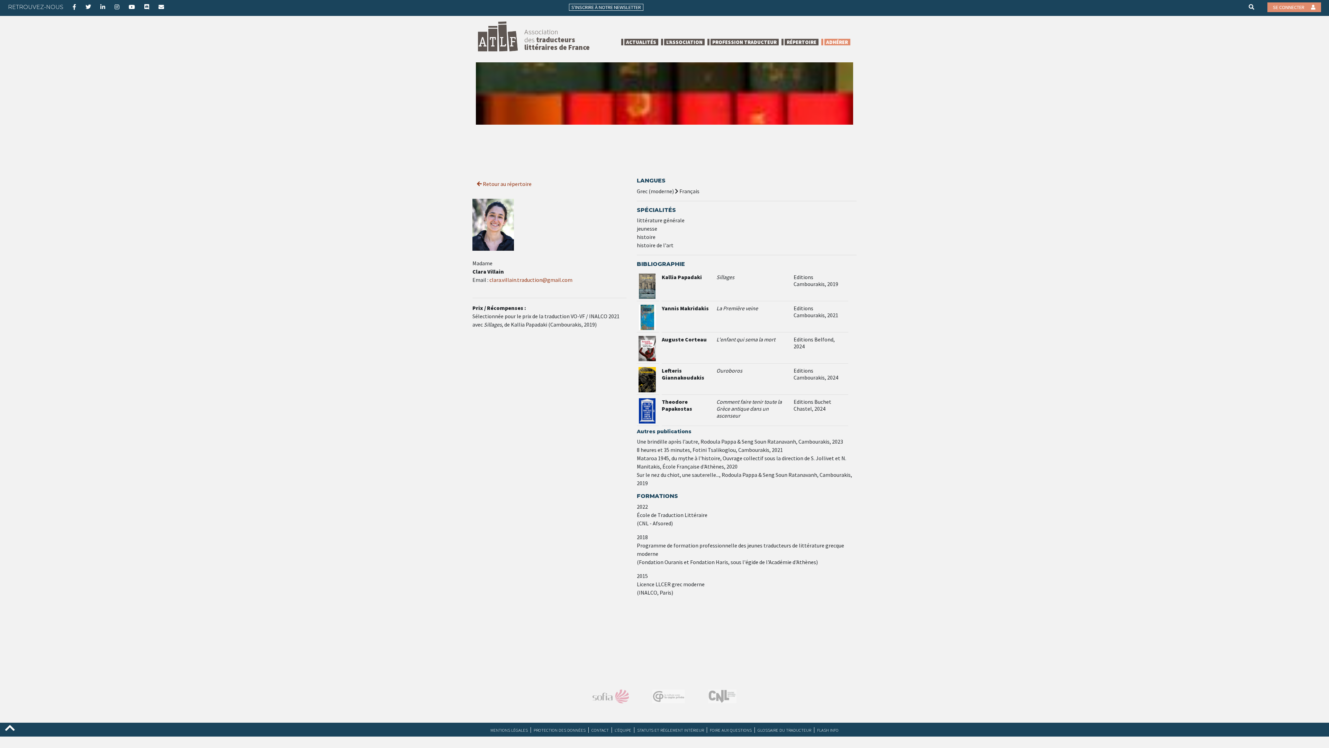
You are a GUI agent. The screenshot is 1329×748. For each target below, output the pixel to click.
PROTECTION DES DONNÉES (560, 730)
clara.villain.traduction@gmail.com (530, 279)
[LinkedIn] (102, 6)
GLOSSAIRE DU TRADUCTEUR (784, 730)
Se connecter (1289, 7)
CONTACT (600, 730)
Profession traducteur (744, 42)
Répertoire (801, 42)
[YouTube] (132, 6)
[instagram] (117, 6)
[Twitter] (88, 6)
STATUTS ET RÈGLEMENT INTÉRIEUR (670, 730)
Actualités (641, 42)
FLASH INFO (828, 730)
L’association (684, 42)
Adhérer (837, 42)
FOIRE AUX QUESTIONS (731, 730)
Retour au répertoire (507, 183)
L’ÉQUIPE (623, 730)
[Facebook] (74, 6)
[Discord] (146, 6)
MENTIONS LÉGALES (509, 730)
